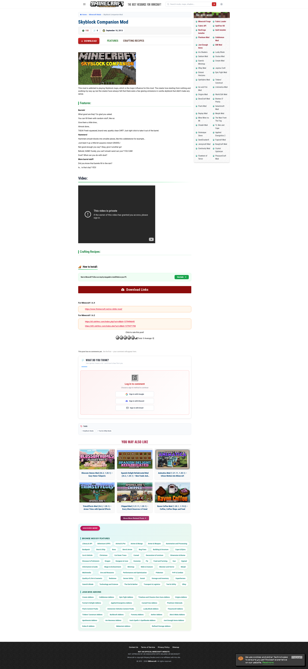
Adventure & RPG (103, 544)
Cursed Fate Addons (149, 603)
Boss (114, 549)
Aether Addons (156, 615)
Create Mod (219, 61)
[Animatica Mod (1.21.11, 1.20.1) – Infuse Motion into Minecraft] (172, 459)
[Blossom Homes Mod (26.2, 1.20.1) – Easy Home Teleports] (97, 459)
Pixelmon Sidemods (174, 603)
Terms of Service (148, 647)
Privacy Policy (164, 647)
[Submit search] (214, 4)
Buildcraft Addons (117, 615)
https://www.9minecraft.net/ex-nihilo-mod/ (103, 309)
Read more (268, 662)
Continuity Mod (204, 148)
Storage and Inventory (160, 578)
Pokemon (159, 573)
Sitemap (175, 647)
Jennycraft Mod (204, 144)
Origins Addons (181, 597)
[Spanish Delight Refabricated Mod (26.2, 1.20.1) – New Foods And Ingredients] (134, 459)
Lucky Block (220, 52)
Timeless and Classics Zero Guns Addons (154, 597)
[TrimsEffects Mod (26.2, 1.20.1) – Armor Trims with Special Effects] (97, 492)
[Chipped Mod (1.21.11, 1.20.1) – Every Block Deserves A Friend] (134, 492)
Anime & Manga (137, 544)
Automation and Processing (176, 544)
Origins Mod (203, 94)
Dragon (107, 561)
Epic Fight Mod (221, 72)
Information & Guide (90, 567)
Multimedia (86, 573)
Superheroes (180, 578)
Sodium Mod (203, 56)
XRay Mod (202, 68)
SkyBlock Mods (88, 431)
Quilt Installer (220, 30)
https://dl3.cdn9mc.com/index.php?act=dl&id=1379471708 (110, 326)
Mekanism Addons (123, 626)
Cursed (136, 555)
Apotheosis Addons (89, 620)
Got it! (297, 657)
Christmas (103, 555)
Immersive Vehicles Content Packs (120, 609)
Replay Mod (202, 113)
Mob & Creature (147, 567)
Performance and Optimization (135, 573)
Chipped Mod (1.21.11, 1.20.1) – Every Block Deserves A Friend (134, 507)
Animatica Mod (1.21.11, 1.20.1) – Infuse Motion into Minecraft (172, 474)
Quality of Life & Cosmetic (92, 578)
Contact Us (133, 647)
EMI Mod (218, 45)
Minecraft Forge (204, 21)
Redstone (112, 578)
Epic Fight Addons (126, 597)
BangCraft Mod (221, 144)
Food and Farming (160, 561)
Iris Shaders (202, 52)
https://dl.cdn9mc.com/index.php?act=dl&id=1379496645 (110, 321)
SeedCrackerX (203, 140)
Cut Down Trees (120, 555)
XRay (184, 584)
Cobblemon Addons (106, 597)
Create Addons (88, 597)
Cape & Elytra (180, 549)
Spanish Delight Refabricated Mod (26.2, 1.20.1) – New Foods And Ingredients (134, 474)
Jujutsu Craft (220, 68)
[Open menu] (84, 4)
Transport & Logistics (152, 584)
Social (142, 578)
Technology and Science (108, 584)
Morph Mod (219, 113)
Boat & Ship (100, 549)
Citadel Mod (203, 125)
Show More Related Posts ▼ (134, 518)
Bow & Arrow (127, 549)
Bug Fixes (142, 549)
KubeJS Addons (88, 626)
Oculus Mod (220, 56)
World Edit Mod (221, 94)
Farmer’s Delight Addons (91, 603)
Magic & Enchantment (112, 567)
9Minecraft (152, 661)
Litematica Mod (221, 87)
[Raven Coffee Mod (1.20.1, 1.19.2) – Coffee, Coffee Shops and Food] (172, 492)
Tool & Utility (171, 584)
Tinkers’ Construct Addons (92, 615)
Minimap (131, 567)
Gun (174, 561)
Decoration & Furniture (154, 555)
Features (112, 40)
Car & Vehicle (87, 555)
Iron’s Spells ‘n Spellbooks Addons (142, 620)
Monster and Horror (166, 567)
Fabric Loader (220, 21)
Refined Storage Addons (161, 626)
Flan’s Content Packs (90, 609)
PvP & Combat (177, 573)
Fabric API (202, 26)
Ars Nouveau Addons (113, 620)
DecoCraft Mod (204, 99)
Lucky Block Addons (150, 609)
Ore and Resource (107, 573)
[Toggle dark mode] (221, 4)
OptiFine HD (220, 26)
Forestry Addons (137, 615)
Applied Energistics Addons (121, 603)
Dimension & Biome (177, 555)
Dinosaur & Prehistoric (90, 561)
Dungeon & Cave (122, 561)
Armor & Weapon (154, 544)
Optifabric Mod (204, 80)
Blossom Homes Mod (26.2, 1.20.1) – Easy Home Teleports (97, 474)
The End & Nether (131, 584)
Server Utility (128, 578)
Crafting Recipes (133, 40)
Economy (137, 561)
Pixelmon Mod (203, 37)
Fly (147, 561)
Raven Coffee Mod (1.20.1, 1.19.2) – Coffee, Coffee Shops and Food (172, 507)
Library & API (87, 544)
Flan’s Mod (202, 106)
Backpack (86, 549)
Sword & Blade (87, 584)
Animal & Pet (120, 544)
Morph (183, 567)
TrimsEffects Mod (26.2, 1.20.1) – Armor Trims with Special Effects (97, 507)
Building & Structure (160, 549)
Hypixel (184, 561)
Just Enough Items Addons (174, 620)
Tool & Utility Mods (105, 431)
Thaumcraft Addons (175, 609)
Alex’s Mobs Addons (177, 615)
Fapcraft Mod (220, 140)
